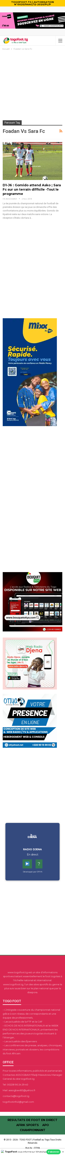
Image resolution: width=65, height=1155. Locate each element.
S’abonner (53, 1152)
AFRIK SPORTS (27, 1125)
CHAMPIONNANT (32, 1130)
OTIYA (37, 1148)
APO (45, 1125)
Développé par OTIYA (32, 872)
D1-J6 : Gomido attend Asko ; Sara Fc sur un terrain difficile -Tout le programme (32, 189)
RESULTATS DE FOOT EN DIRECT (32, 1120)
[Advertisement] (32, 85)
